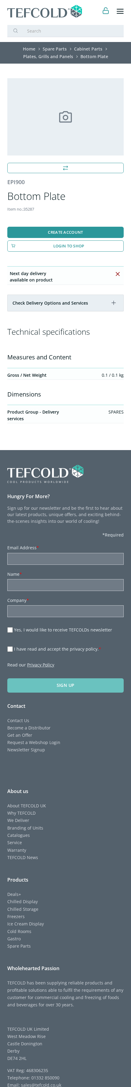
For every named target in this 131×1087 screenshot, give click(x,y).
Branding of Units (25, 828)
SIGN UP (66, 685)
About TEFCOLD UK (26, 806)
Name (14, 574)
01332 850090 (44, 1078)
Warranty (16, 850)
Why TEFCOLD (21, 813)
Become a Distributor (29, 728)
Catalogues (18, 835)
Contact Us (18, 720)
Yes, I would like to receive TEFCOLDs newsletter (63, 630)
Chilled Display (22, 901)
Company (18, 600)
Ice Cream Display (25, 924)
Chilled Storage (22, 909)
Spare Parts (19, 946)
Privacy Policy (40, 665)
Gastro (14, 939)
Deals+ (14, 894)
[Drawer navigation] (120, 11)
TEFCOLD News (22, 857)
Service (14, 842)
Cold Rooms (19, 931)
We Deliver (18, 820)
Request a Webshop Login (33, 742)
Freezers (16, 916)
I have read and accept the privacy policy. (57, 649)
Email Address (23, 547)
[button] (114, 303)
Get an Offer (19, 735)
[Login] (105, 11)
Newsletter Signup (26, 750)
